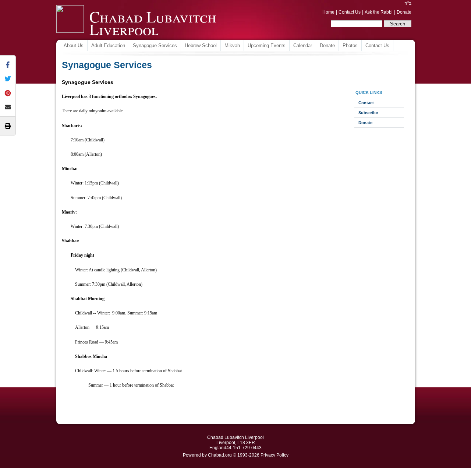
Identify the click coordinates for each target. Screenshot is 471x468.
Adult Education (108, 45)
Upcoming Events (267, 45)
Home (328, 12)
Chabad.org (220, 455)
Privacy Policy (274, 455)
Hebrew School (201, 45)
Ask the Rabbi (379, 12)
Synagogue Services (155, 45)
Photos (350, 45)
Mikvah (232, 45)
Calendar (302, 45)
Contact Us (350, 12)
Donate (404, 12)
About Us (74, 45)
